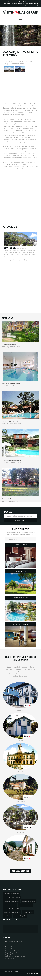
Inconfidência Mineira (9, 345)
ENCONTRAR (20, 520)
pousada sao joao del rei (11, 908)
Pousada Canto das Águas (11, 460)
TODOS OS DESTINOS (20, 871)
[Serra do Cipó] (20, 817)
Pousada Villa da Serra (10, 421)
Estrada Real (9, 947)
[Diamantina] (20, 695)
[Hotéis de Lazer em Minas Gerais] (20, 557)
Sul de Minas (9, 958)
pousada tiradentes (10, 905)
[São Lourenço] (20, 787)
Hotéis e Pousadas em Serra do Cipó (15, 261)
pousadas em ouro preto (11, 901)
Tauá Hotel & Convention (11, 383)
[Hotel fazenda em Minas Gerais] (20, 583)
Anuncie (10, 2)
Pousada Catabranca (9, 499)
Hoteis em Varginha (20, 916)
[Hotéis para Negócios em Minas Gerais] (20, 636)
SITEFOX (35, 973)
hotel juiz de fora (28, 912)
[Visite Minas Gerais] (20, 13)
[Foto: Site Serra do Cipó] (9, 69)
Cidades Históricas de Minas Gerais (17, 943)
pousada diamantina (28, 901)
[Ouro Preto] (20, 756)
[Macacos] (20, 726)
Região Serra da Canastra (14, 955)
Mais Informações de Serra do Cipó (15, 259)
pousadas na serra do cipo (12, 897)
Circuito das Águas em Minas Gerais (17, 945)
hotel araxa (7, 916)
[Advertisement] (20, 87)
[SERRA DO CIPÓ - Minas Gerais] (20, 239)
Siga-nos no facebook (30, 5)
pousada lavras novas (25, 905)
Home (5, 2)
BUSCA (8, 511)
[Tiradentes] (20, 848)
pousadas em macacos (11, 893)
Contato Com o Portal (20, 2)
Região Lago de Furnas (13, 953)
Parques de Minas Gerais (13, 951)
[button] (3, 35)
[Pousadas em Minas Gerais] (20, 610)
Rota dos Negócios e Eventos (15, 956)
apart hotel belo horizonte (12, 912)
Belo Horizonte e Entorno (13, 941)
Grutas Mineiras (10, 949)
